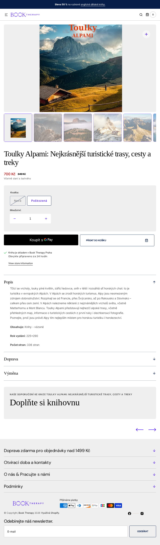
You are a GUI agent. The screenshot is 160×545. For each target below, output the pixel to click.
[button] (6, 15)
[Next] (152, 429)
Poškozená (41, 202)
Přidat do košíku (96, 240)
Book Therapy (26, 512)
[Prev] (139, 429)
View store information (20, 263)
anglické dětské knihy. (93, 4)
